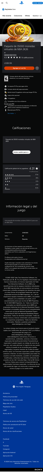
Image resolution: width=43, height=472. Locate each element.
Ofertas (27, 16)
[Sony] (38, 471)
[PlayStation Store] (9, 9)
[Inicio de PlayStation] (21, 3)
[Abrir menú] (2, 3)
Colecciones (18, 16)
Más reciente (6, 16)
